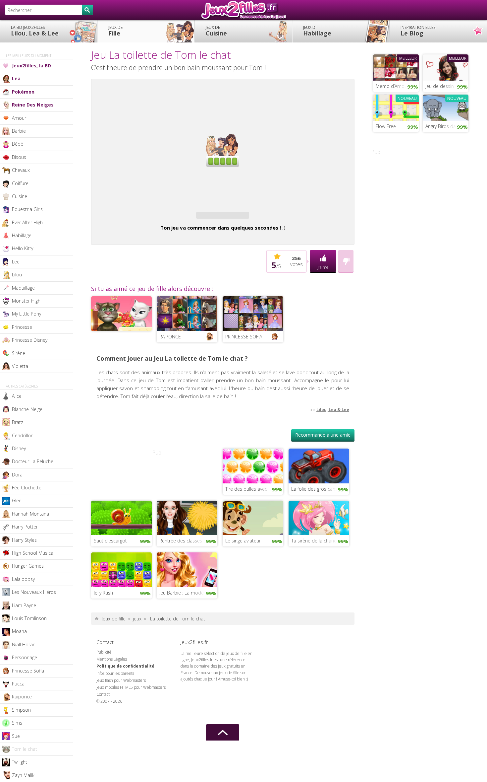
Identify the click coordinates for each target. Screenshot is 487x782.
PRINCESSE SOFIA (243, 336)
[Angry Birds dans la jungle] (445, 107)
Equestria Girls (27, 209)
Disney (19, 448)
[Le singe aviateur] (253, 517)
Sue (16, 736)
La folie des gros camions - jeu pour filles (320, 489)
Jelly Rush (103, 593)
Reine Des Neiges (33, 105)
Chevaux (21, 170)
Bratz (17, 422)
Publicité (104, 652)
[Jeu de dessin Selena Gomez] (445, 66)
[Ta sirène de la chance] (319, 517)
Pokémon (23, 92)
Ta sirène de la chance (315, 540)
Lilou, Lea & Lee (35, 31)
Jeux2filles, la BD (31, 65)
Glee (17, 500)
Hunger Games (28, 566)
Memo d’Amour (392, 86)
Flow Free (386, 126)
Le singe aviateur (243, 540)
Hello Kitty (22, 248)
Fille (115, 31)
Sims (17, 723)
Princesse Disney (29, 340)
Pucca (18, 683)
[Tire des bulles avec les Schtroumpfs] (253, 465)
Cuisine (216, 31)
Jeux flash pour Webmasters (121, 680)
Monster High (26, 301)
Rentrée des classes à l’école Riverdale (188, 540)
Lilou (17, 274)
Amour (19, 118)
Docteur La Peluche (32, 461)
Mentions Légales (111, 659)
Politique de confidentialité (125, 666)
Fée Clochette (26, 487)
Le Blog (418, 31)
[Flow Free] (396, 107)
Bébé (17, 144)
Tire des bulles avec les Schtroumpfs (254, 489)
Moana (19, 631)
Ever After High (27, 222)
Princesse (22, 327)
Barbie (19, 131)
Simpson (21, 710)
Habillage (317, 31)
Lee (16, 261)
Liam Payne (24, 605)
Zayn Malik (23, 775)
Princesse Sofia (28, 671)
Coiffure (20, 183)
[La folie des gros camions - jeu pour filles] (319, 465)
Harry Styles (24, 540)
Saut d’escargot (110, 540)
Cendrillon (22, 435)
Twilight (19, 762)
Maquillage (23, 288)
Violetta (20, 366)
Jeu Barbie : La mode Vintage (188, 593)
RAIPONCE (170, 336)
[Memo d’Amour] (396, 66)
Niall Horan (23, 644)
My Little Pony (26, 314)
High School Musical (33, 553)
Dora (17, 474)
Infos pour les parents (115, 673)
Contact (103, 694)
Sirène (18, 353)
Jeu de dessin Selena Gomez (446, 86)
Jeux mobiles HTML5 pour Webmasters (131, 687)
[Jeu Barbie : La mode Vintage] (187, 569)
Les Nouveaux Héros (34, 592)
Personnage (24, 657)
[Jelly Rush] (121, 569)
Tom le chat (24, 749)
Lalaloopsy (23, 579)
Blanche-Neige (27, 409)
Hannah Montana (30, 514)
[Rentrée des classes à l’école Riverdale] (187, 517)
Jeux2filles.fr (243, 10)
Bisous (19, 157)
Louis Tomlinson (29, 618)
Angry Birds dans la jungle (446, 126)
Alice (17, 396)
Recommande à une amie (323, 435)
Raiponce (22, 696)
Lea (16, 78)
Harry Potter (25, 527)
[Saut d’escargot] (121, 517)
